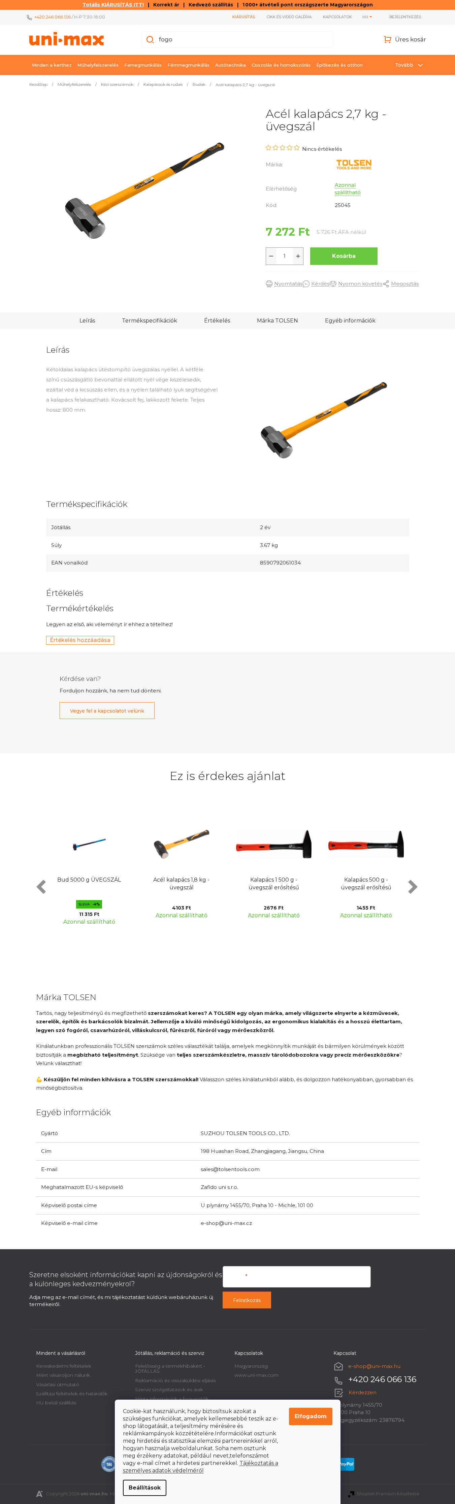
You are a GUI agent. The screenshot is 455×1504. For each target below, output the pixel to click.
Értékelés (217, 320)
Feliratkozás (247, 1300)
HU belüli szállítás (56, 1403)
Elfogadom (311, 1416)
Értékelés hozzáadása (80, 640)
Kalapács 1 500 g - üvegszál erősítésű (189, 883)
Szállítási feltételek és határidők (71, 1394)
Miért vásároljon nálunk (63, 1375)
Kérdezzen (363, 1392)
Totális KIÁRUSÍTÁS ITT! (113, 5)
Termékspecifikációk (149, 320)
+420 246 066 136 (52, 17)
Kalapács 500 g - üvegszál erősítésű (282, 883)
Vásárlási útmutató (57, 1384)
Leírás (87, 320)
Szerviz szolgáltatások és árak (169, 1390)
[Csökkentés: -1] (271, 256)
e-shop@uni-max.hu (374, 1366)
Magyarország (251, 1366)
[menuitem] (51, 65)
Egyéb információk (350, 320)
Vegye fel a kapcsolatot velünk (107, 711)
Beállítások (145, 1487)
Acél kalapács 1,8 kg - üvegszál (97, 883)
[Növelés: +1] (298, 256)
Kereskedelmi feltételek (63, 1366)
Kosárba (344, 256)
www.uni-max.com (256, 1375)
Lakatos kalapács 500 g (374, 880)
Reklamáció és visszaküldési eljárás (175, 1380)
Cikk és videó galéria (289, 16)
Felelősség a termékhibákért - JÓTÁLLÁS (170, 1368)
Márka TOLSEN (277, 320)
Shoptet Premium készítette (388, 1493)
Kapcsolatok (337, 16)
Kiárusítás (243, 16)
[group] (97, 869)
